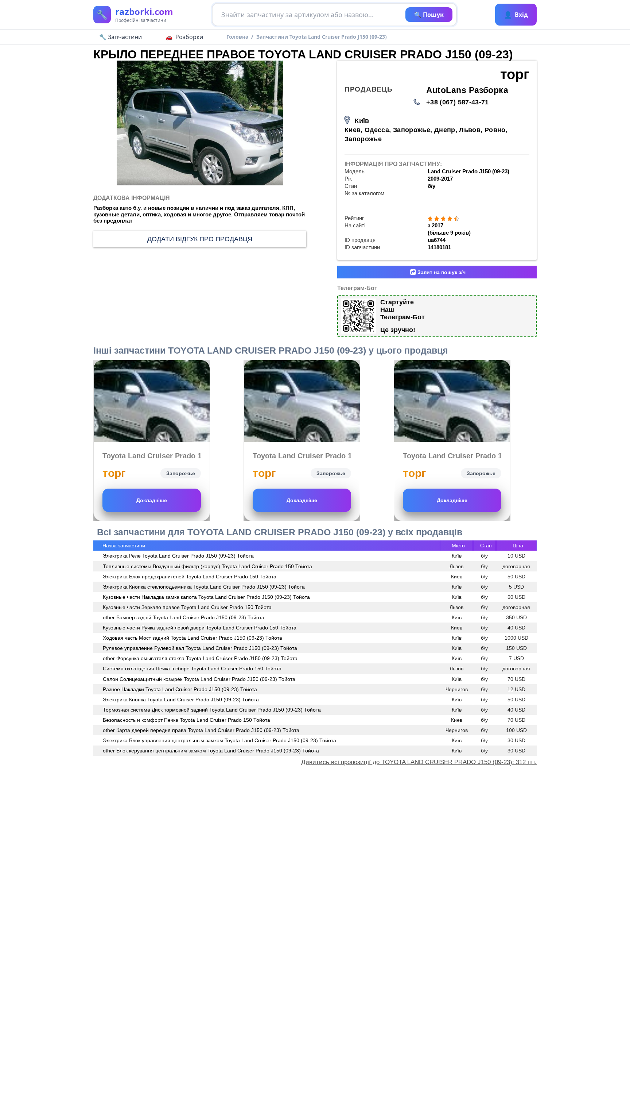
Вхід (516, 14)
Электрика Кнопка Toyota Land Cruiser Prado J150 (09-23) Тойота (181, 699)
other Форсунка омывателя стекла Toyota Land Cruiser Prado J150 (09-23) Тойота (200, 658)
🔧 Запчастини (120, 37)
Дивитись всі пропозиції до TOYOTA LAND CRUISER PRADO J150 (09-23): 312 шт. (419, 762)
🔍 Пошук (429, 15)
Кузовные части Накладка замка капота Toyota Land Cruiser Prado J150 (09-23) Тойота (206, 597)
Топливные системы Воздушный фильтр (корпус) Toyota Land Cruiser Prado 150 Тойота (207, 566)
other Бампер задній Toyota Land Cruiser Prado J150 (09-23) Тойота (183, 617)
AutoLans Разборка (467, 90)
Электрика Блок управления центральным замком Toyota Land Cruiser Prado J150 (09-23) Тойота (219, 740)
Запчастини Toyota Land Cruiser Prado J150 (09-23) (321, 36)
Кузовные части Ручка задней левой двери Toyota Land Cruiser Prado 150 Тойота (199, 628)
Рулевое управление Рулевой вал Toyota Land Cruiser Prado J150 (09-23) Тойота (200, 648)
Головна (237, 36)
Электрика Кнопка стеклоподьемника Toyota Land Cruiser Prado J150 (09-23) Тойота (204, 587)
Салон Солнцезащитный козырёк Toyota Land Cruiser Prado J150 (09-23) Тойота (199, 679)
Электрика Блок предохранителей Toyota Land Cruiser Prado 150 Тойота (189, 576)
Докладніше (151, 500)
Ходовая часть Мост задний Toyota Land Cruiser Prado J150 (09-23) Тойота (192, 638)
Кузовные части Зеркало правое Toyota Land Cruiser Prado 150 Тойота (187, 607)
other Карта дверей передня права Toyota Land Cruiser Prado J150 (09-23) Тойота (201, 730)
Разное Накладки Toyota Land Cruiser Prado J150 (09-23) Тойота (180, 689)
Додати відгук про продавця (199, 239)
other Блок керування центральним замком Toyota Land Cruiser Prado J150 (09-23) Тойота (211, 751)
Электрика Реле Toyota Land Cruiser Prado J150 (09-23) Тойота (178, 556)
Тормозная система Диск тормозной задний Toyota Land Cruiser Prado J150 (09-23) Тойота (212, 710)
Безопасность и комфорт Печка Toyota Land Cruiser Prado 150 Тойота (186, 720)
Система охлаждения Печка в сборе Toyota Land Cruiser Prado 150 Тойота (192, 668)
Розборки (189, 37)
